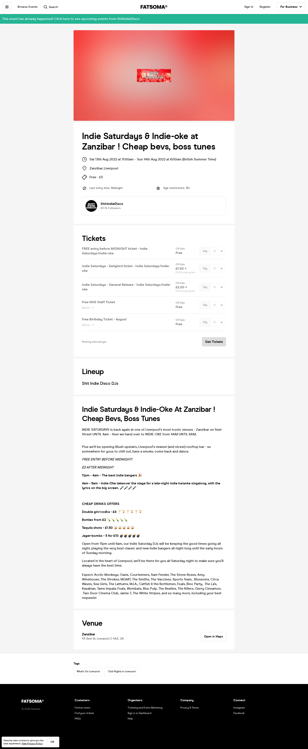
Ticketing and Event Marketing (145, 707)
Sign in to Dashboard (139, 713)
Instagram (239, 707)
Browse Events (28, 7)
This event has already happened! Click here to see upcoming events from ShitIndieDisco (71, 19)
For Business (289, 7)
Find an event (82, 707)
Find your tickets (84, 713)
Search (53, 7)
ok (52, 741)
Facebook (239, 713)
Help (130, 718)
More (86, 308)
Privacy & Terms (189, 707)
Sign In (248, 7)
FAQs (78, 718)
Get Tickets (214, 342)
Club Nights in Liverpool (122, 671)
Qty (205, 251)
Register (265, 7)
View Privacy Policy (32, 743)
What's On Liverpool (88, 671)
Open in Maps (213, 636)
